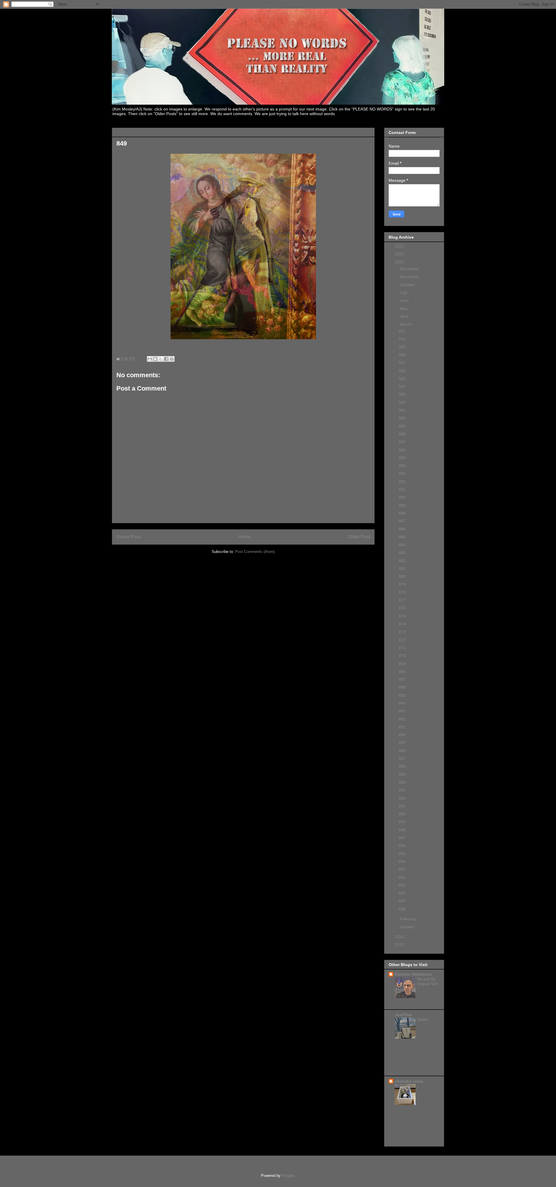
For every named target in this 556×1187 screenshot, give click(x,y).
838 (402, 909)
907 (402, 362)
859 (402, 742)
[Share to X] (161, 359)
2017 (400, 246)
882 (402, 560)
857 (402, 758)
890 (402, 497)
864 (402, 703)
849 (402, 821)
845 (402, 853)
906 (402, 371)
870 (402, 655)
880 (402, 576)
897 (402, 442)
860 (402, 734)
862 (402, 719)
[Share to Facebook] (166, 359)
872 (402, 640)
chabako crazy (409, 1081)
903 (402, 394)
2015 (400, 261)
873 (402, 631)
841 (402, 885)
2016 (400, 254)
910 (402, 339)
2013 (400, 944)
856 (402, 766)
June (405, 300)
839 (402, 901)
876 (402, 608)
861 (402, 727)
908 (402, 355)
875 (402, 616)
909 (402, 347)
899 (402, 426)
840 (402, 893)
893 (402, 473)
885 (402, 537)
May (404, 308)
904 (402, 386)
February (409, 918)
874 (402, 624)
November (410, 276)
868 (402, 671)
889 (402, 505)
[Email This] (150, 359)
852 (402, 798)
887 (402, 521)
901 (402, 410)
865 (402, 695)
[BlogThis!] (155, 359)
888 (402, 513)
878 (402, 592)
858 (402, 750)
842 (402, 877)
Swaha (423, 1019)
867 (402, 679)
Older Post (359, 536)
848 (402, 829)
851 (402, 806)
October (408, 284)
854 (402, 782)
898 (402, 434)
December (410, 268)
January (408, 926)
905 (402, 378)
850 (402, 814)
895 (402, 457)
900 (402, 418)
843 (402, 869)
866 (402, 687)
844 (402, 861)
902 (402, 402)
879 (402, 584)
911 (402, 331)
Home (244, 536)
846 (402, 845)
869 (402, 663)
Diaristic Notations (413, 974)
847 (402, 837)
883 (402, 552)
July (404, 292)
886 (402, 529)
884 (402, 544)
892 (402, 481)
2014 (400, 936)
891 (402, 489)
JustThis (403, 1014)
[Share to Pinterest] (172, 359)
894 (402, 465)
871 (402, 647)
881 (402, 568)
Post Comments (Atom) (255, 551)
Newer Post (128, 536)
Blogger (288, 1175)
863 (402, 711)
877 (402, 600)
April (404, 316)
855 (402, 774)
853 (402, 790)
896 (402, 450)
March (406, 324)
